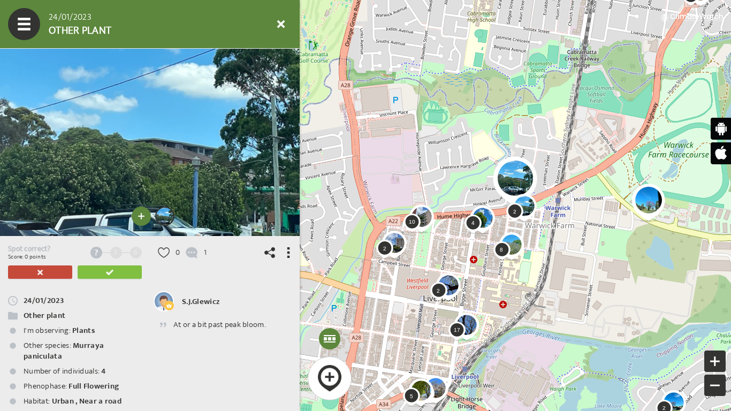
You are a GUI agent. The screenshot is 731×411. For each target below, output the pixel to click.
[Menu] (24, 24)
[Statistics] (120, 24)
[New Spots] (56, 24)
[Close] (281, 24)
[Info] (216, 24)
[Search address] (184, 24)
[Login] (248, 24)
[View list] (88, 24)
